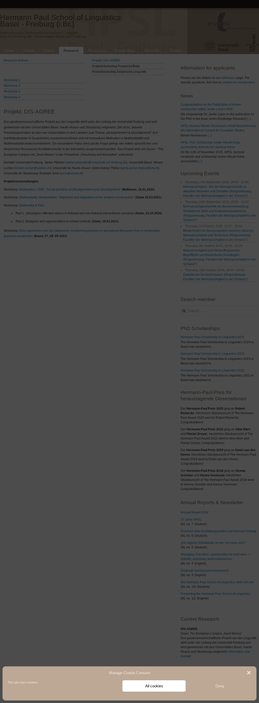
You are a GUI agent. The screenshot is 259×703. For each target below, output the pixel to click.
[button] (248, 672)
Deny (219, 686)
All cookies (154, 686)
